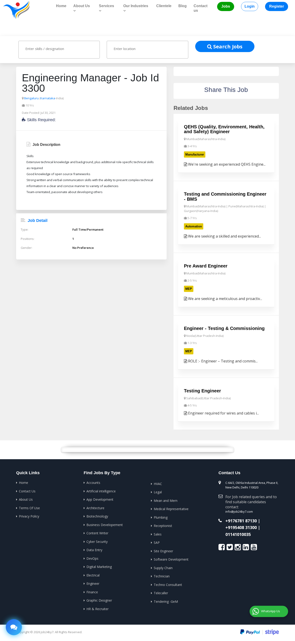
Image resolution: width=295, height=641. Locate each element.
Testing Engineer (202, 390)
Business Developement (104, 525)
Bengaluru (31, 98)
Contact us (200, 8)
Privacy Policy (29, 516)
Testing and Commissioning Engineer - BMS (225, 196)
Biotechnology (97, 516)
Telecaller (161, 593)
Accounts (93, 482)
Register (276, 6)
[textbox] (63, 48)
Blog (182, 6)
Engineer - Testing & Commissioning (224, 328)
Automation (193, 226)
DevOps (92, 558)
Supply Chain (163, 568)
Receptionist (163, 525)
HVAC (158, 484)
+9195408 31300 (241, 527)
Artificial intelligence (101, 491)
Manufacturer (194, 154)
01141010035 (238, 534)
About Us (26, 499)
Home (61, 6)
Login (250, 6)
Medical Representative (171, 509)
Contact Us (27, 491)
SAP (157, 542)
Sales (158, 534)
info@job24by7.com (239, 511)
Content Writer (97, 533)
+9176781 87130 (241, 521)
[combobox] (59, 50)
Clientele (163, 6)
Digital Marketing (99, 567)
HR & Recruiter (97, 609)
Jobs (225, 6)
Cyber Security (97, 541)
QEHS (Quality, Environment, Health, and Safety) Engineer (224, 129)
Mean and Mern (165, 500)
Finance (92, 592)
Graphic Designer (99, 600)
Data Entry (94, 550)
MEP (188, 289)
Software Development (171, 559)
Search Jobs (227, 46)
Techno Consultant (168, 584)
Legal (158, 492)
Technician (162, 576)
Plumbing (161, 517)
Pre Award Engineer (205, 265)
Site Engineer (163, 551)
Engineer (92, 583)
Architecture (95, 508)
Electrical (93, 575)
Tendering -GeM (166, 601)
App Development (99, 499)
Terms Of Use (29, 508)
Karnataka (47, 98)
